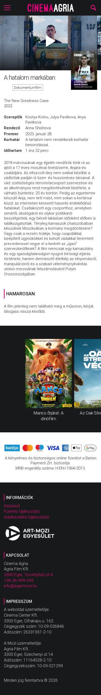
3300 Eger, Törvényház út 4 (28, 574)
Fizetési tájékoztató (22, 511)
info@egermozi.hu (20, 585)
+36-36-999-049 (18, 580)
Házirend (12, 505)
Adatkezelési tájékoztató (26, 517)
